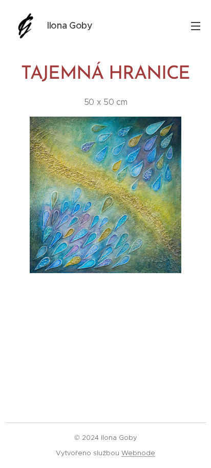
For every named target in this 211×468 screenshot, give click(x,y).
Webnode (138, 453)
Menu (195, 25)
